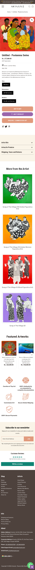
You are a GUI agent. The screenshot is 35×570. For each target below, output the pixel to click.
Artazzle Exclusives (6, 488)
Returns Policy (5, 519)
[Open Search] (29, 6)
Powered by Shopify (22, 566)
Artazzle (13, 566)
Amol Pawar (21, 480)
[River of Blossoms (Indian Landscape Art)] (26, 348)
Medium (6, 84)
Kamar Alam (21, 490)
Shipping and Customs (7, 517)
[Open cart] (33, 6)
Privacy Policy (5, 523)
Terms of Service (5, 521)
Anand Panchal (22, 482)
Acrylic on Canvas (9, 101)
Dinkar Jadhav (21, 499)
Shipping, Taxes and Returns (11, 152)
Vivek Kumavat (22, 486)
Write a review (17, 464)
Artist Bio (4, 143)
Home (9, 12)
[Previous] (3, 355)
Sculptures (4, 484)
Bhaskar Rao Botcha (23, 488)
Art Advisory (4, 492)
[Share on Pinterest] (9, 127)
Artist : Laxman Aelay (10, 65)
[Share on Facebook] (3, 127)
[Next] (32, 355)
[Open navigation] (5, 6)
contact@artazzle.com (19, 547)
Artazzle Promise (7, 147)
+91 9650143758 (16, 2)
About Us (3, 495)
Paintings (3, 482)
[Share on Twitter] (6, 127)
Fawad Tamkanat (22, 497)
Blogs (2, 490)
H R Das (20, 484)
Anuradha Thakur (22, 495)
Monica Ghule (21, 505)
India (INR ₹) (8, 556)
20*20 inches (8, 93)
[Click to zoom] (32, 20)
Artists (3, 486)
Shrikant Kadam (22, 503)
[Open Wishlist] (32, 567)
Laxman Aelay (21, 492)
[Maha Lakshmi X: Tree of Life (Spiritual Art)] (9, 348)
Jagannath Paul (22, 501)
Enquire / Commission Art (17, 120)
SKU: (3, 68)
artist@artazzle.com (13, 550)
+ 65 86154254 (26, 2)
